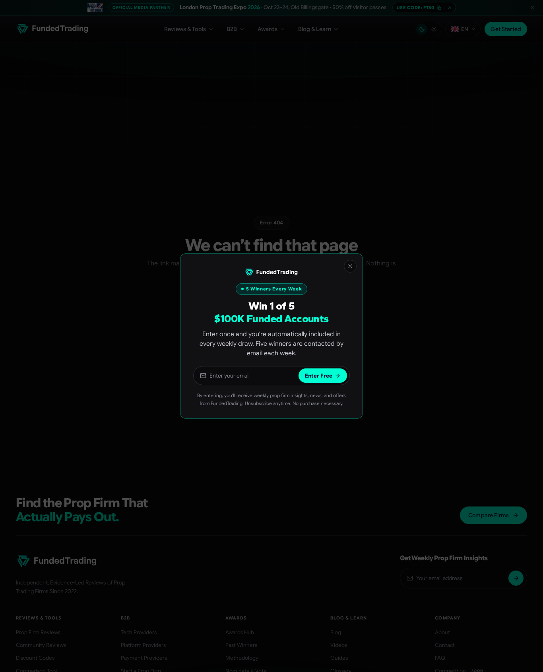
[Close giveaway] (350, 266)
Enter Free (318, 375)
